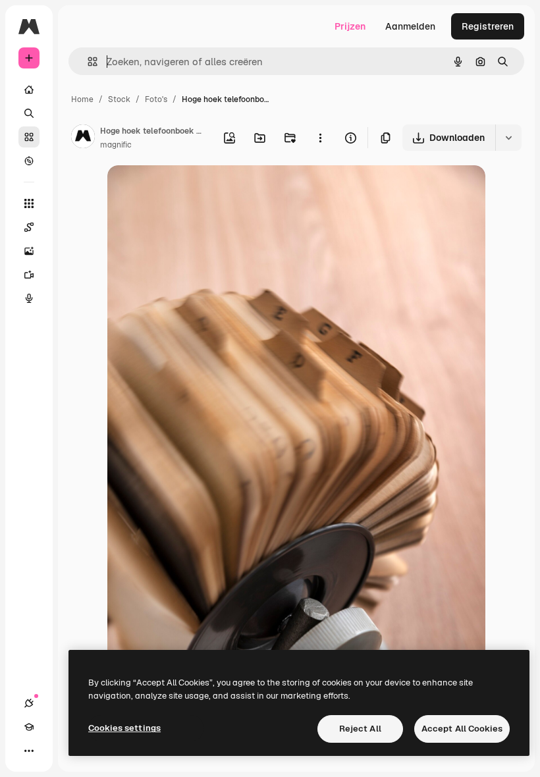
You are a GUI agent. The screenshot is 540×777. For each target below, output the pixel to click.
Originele (194, 190)
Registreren (488, 26)
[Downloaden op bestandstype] (508, 137)
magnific (116, 145)
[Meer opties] (320, 137)
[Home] (29, 89)
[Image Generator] (29, 250)
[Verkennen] (29, 160)
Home (82, 99)
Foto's (156, 99)
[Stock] (29, 136)
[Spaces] (29, 227)
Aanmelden (410, 26)
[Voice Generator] (29, 298)
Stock (119, 99)
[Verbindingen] (29, 703)
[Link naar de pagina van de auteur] (83, 138)
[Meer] (29, 750)
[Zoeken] (29, 113)
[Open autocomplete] (87, 62)
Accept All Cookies (461, 728)
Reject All (360, 728)
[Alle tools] (29, 203)
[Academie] (29, 726)
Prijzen (350, 26)
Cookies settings (124, 728)
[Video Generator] (29, 274)
